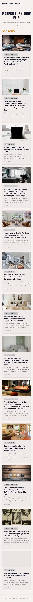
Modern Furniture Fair (12, 3)
